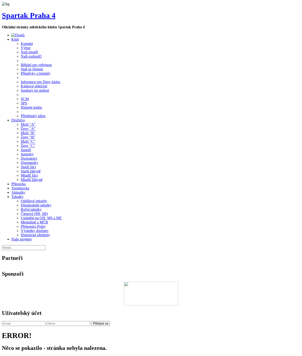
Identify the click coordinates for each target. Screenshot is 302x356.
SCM (25, 99)
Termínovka (20, 188)
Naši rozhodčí (31, 56)
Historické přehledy (35, 235)
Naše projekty (21, 239)
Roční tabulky (31, 209)
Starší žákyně (31, 171)
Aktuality (18, 192)
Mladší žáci (29, 175)
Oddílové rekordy (34, 201)
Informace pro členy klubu (40, 82)
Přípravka (18, 184)
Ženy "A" (28, 129)
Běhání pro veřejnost (36, 65)
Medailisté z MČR (34, 222)
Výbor (25, 48)
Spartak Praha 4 (28, 15)
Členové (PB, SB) (34, 214)
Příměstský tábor (33, 116)
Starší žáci (28, 167)
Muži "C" (28, 141)
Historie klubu (31, 107)
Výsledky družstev (35, 231)
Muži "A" (28, 124)
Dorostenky (29, 163)
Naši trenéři (29, 52)
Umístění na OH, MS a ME (41, 218)
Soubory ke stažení (35, 90)
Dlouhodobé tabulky (36, 205)
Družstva (18, 120)
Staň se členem (32, 69)
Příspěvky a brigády (35, 73)
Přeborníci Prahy (33, 226)
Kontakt (27, 44)
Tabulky (17, 197)
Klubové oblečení (34, 86)
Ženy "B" (28, 137)
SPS (24, 103)
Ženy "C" (28, 146)
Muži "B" (28, 133)
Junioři (26, 150)
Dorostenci (29, 158)
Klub (15, 39)
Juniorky (27, 154)
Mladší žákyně (31, 180)
